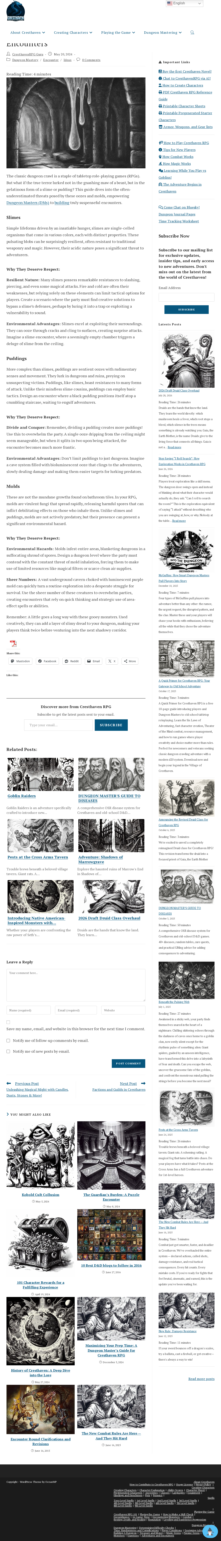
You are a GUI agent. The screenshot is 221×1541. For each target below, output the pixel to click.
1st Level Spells (146, 1500)
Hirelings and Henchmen (128, 1495)
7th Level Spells (185, 1503)
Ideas (68, 60)
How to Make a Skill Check (178, 1514)
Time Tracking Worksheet (179, 221)
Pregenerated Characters (128, 1492)
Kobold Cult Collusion (40, 1194)
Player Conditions (172, 1530)
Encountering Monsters (166, 1517)
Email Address (170, 287)
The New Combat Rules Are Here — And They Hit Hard (111, 1435)
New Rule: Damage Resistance (178, 1331)
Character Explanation (152, 1490)
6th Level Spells (165, 1503)
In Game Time (141, 1517)
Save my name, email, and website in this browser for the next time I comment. (75, 1028)
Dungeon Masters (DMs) (27, 202)
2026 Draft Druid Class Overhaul (179, 390)
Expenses (133, 1535)
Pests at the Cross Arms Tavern (178, 1130)
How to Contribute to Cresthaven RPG (151, 1484)
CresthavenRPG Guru (27, 54)
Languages (178, 1492)
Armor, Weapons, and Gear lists (188, 126)
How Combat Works (177, 156)
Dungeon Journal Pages (177, 214)
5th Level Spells (144, 1503)
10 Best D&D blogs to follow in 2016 (111, 1265)
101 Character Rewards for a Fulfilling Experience (40, 1285)
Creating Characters (203, 1487)
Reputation (154, 1519)
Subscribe (111, 725)
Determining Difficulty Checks (156, 1527)
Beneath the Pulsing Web (174, 1002)
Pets (147, 1495)
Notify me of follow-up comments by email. (51, 1040)
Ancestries (151, 1492)
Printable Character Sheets (183, 106)
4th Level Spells (123, 1503)
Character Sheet (195, 1490)
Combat (187, 1517)
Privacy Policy (203, 1484)
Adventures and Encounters (158, 1535)
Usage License (184, 1484)
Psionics (158, 1495)
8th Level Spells (123, 1505)
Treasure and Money (151, 1533)
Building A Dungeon (125, 1533)
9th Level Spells (144, 1505)
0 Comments (91, 60)
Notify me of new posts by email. (41, 1051)
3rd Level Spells (188, 1500)
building (62, 202)
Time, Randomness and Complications (136, 1530)
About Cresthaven (204, 1481)
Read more (174, 447)
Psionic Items (192, 1533)
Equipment (194, 1492)
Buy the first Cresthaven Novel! (187, 71)
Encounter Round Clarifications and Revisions (41, 1441)
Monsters (119, 1535)
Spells (211, 1497)
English (178, 3)
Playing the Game (204, 1511)
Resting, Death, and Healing (129, 1519)
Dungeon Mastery (25, 60)
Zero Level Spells (124, 1500)
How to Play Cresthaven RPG (186, 142)
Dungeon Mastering (125, 1527)
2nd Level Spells (166, 1500)
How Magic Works (176, 163)
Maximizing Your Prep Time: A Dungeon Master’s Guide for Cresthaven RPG (111, 1350)
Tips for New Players (179, 149)
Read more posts (201, 1378)
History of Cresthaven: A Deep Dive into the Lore (40, 1372)
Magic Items (173, 1533)
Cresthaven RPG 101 (125, 1514)
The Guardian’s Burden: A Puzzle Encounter (111, 1197)
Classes (165, 1492)
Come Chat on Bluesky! (181, 207)
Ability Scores (175, 1490)
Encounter (50, 60)
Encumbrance (122, 1517)
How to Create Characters (182, 85)
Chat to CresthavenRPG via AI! (186, 78)
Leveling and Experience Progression (185, 1519)
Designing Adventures (197, 1530)
